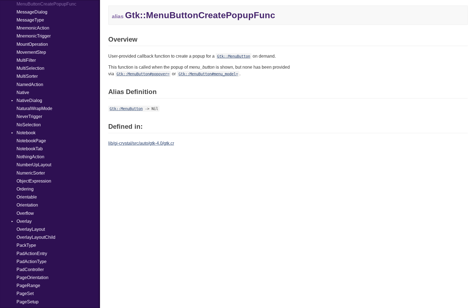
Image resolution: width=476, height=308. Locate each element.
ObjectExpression (34, 181)
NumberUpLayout (34, 164)
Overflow (25, 213)
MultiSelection (30, 68)
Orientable (27, 197)
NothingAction (30, 156)
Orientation (27, 205)
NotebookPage (31, 140)
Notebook (26, 132)
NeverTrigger (29, 116)
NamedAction (30, 84)
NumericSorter (31, 173)
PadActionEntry (32, 253)
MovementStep (31, 52)
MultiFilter (26, 60)
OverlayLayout (31, 229)
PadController (30, 269)
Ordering (25, 189)
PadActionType (32, 261)
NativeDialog (29, 100)
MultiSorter (27, 76)
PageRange (28, 285)
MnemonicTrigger (34, 36)
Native (23, 92)
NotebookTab (30, 148)
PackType (26, 245)
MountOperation (32, 44)
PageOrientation (32, 277)
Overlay (24, 221)
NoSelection (29, 124)
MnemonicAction (33, 28)
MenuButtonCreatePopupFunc (46, 4)
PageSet (25, 293)
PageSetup (28, 301)
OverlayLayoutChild (36, 237)
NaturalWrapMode (34, 108)
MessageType (30, 20)
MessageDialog (32, 12)
